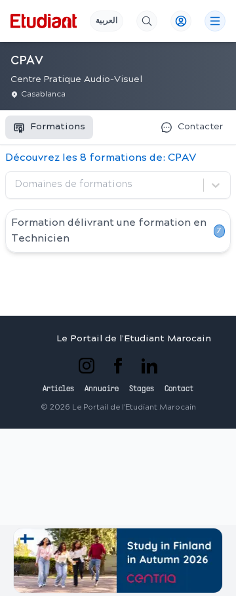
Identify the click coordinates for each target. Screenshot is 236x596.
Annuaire (102, 389)
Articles (58, 389)
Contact (179, 389)
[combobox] (16, 185)
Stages (141, 389)
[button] (118, 560)
